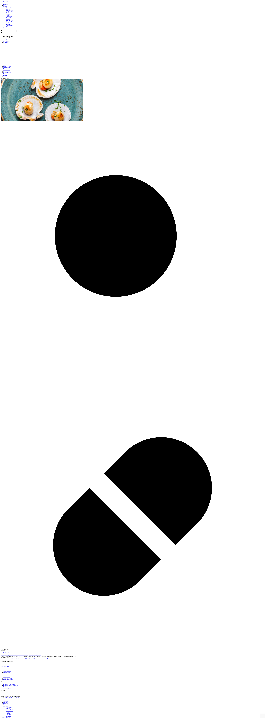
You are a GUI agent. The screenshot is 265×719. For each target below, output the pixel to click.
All (4, 65)
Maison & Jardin (7, 72)
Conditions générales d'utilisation (10, 686)
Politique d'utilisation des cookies (10, 685)
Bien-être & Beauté (7, 66)
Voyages (5, 75)
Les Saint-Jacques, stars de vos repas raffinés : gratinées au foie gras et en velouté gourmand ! (21, 655)
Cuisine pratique (6, 67)
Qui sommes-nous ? (7, 671)
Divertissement (6, 68)
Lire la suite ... (24, 658)
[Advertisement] (132, 53)
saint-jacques (6, 42)
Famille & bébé (6, 70)
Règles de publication (8, 679)
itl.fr (16, 697)
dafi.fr (19, 697)
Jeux (4, 71)
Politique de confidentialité (9, 684)
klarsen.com (11, 697)
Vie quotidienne (6, 73)
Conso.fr (6, 697)
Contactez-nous (6, 672)
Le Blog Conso (6, 41)
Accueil (5, 39)
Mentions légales (7, 688)
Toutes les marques (7, 678)
